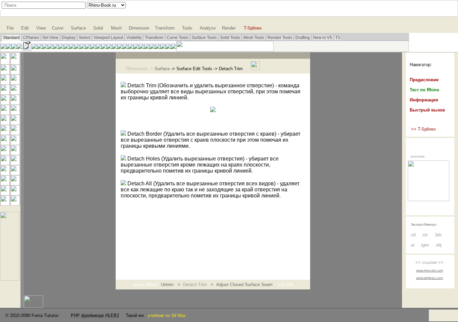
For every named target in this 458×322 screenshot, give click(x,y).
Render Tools (280, 37)
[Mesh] (15, 133)
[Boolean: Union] (15, 123)
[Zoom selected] (82, 47)
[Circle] (5, 83)
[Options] (163, 47)
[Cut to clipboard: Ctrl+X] (34, 47)
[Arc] (5, 93)
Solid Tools (230, 37)
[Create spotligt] (157, 47)
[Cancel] (5, 62)
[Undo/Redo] (50, 47)
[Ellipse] (15, 83)
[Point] (15, 62)
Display (68, 37)
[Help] (173, 47)
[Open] (8, 47)
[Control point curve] (15, 73)
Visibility (133, 37)
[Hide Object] (120, 47)
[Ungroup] (15, 163)
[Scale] (5, 203)
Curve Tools (177, 37)
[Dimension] (168, 47)
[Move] (15, 183)
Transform (154, 37)
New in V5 (322, 37)
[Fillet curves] (15, 103)
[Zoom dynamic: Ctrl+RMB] (66, 47)
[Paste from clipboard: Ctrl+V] (45, 47)
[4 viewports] (93, 47)
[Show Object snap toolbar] (109, 47)
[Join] (5, 143)
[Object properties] (136, 47)
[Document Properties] (27, 49)
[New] (3, 47)
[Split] (15, 153)
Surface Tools (204, 37)
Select (84, 37)
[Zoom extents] (77, 47)
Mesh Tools (253, 37)
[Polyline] (5, 73)
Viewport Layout (108, 37)
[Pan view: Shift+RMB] (55, 47)
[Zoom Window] (71, 47)
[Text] (5, 183)
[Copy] (5, 193)
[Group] (5, 163)
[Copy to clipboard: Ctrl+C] (39, 47)
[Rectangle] (15, 93)
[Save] (14, 47)
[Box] (5, 123)
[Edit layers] (130, 47)
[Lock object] (125, 47)
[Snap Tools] (9, 279)
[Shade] (141, 47)
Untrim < (172, 284)
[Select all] (114, 47)
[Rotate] (15, 193)
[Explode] (15, 143)
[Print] (19, 47)
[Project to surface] (5, 133)
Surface (162, 68)
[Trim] (5, 153)
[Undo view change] (88, 47)
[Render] (152, 47)
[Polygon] (5, 103)
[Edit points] (5, 173)
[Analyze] (15, 203)
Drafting (302, 37)
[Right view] (98, 47)
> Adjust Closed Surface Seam (241, 284)
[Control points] (15, 173)
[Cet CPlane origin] (104, 47)
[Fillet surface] (15, 113)
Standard (11, 37)
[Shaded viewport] (147, 47)
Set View (50, 37)
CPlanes (31, 37)
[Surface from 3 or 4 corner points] (5, 113)
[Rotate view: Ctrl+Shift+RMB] (61, 47)
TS (337, 37)
